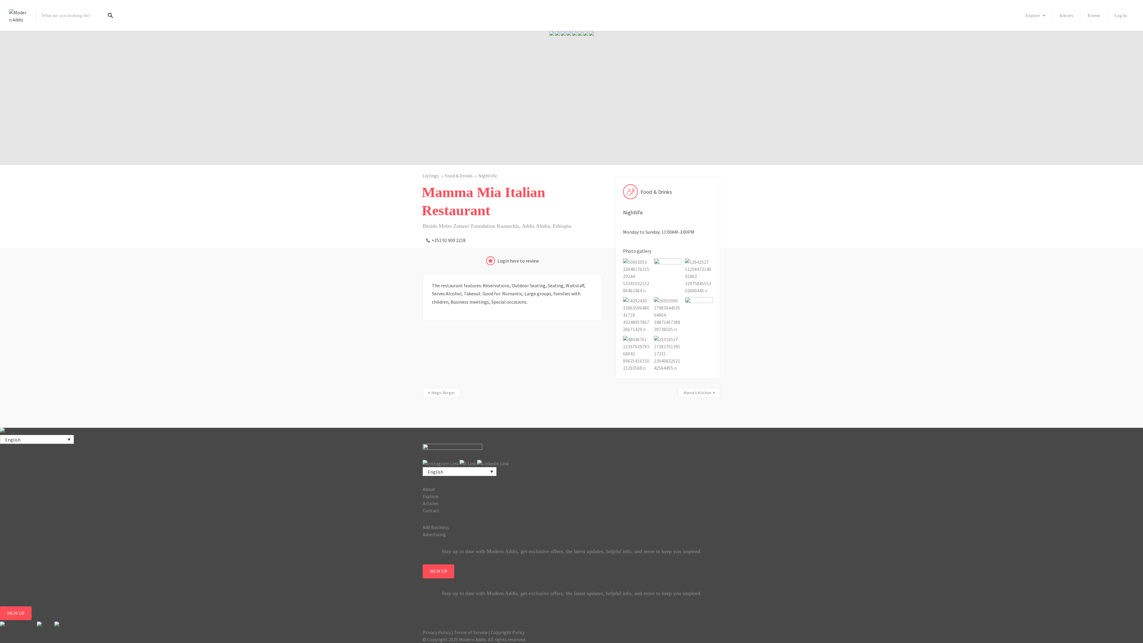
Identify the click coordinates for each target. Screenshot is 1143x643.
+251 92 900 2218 (449, 240)
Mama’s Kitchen (697, 392)
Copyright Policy (508, 632)
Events (1094, 15)
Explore (1032, 15)
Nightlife (487, 176)
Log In (1120, 15)
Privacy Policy (437, 632)
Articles (1066, 15)
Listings (431, 176)
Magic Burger (443, 392)
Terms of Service (471, 632)
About (429, 489)
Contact (431, 511)
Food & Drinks (459, 176)
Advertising (434, 534)
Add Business (436, 527)
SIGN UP (438, 571)
